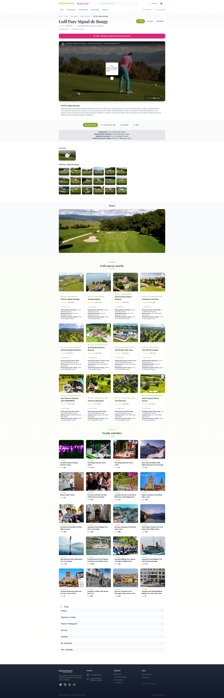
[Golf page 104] (125, 384)
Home (62, 9)
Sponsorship (119, 680)
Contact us (119, 682)
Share (137, 125)
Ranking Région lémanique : (103, 134)
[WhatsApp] (69, 684)
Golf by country (71, 9)
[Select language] (162, 3)
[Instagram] (65, 684)
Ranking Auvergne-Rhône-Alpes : (151, 310)
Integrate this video (109, 125)
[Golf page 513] (125, 334)
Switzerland (74, 16)
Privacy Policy (145, 677)
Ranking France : (147, 313)
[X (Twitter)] (74, 684)
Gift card (118, 674)
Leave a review (91, 125)
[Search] (101, 3)
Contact (154, 3)
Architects (105, 9)
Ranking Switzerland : (103, 136)
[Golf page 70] (71, 383)
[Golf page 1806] (125, 282)
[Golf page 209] (71, 334)
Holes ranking (95, 9)
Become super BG (121, 677)
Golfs (66, 16)
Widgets (125, 125)
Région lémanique (85, 16)
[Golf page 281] (98, 384)
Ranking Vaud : (103, 132)
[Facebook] (60, 684)
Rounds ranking (83, 9)
